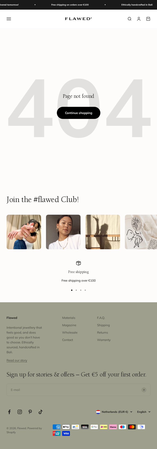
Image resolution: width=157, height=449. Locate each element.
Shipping (103, 325)
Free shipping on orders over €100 (67, 4)
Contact (67, 340)
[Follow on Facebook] (9, 412)
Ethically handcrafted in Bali (134, 4)
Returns (102, 332)
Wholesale (69, 332)
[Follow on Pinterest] (30, 412)
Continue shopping (78, 113)
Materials (68, 318)
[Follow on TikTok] (40, 412)
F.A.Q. (101, 318)
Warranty (104, 340)
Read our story (17, 360)
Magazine (69, 325)
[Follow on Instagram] (19, 412)
